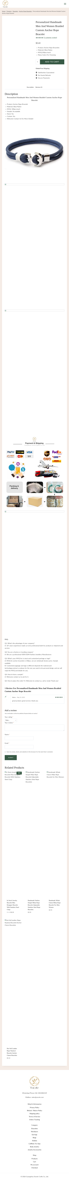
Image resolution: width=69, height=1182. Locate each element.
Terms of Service (34, 1116)
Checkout (34, 1168)
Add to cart (52, 62)
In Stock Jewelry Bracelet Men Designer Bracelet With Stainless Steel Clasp (13, 905)
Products (35, 1159)
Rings (34, 1138)
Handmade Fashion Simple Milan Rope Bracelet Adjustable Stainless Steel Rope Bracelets (34, 905)
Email (7, 743)
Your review (9, 723)
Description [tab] (30, 87)
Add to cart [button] (53, 915)
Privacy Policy (34, 1107)
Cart (34, 1162)
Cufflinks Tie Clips (34, 1144)
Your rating (9, 717)
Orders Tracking (34, 1120)
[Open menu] (65, 4)
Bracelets (34, 1128)
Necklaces (34, 1131)
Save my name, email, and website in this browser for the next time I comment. (30, 752)
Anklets (34, 1141)
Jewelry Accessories (34, 1150)
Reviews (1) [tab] (39, 87)
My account (34, 1165)
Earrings (34, 1134)
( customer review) (50, 37)
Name (7, 734)
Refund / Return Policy (34, 1110)
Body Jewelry (34, 1147)
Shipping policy (34, 1113)
